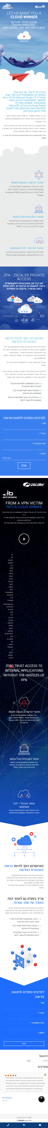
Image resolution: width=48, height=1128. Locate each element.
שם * (44, 423)
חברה (41, 1013)
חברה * (43, 433)
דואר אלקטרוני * (39, 443)
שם (42, 1003)
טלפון (41, 1033)
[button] (24, 538)
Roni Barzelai (7, 1098)
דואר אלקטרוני (37, 1023)
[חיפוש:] (39, 1060)
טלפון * (43, 453)
